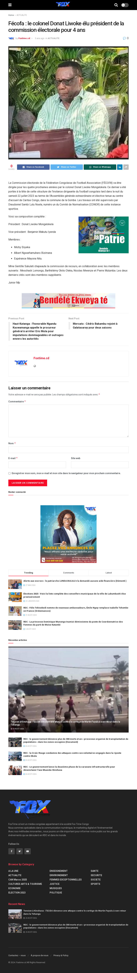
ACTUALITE (22, 15)
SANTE (94, 871)
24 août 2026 (18, 729)
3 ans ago (39, 38)
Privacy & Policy (60, 955)
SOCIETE (96, 879)
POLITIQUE (56, 892)
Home (11, 15)
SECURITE (96, 875)
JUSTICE (54, 884)
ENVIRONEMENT (59, 875)
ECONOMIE (14, 888)
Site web (75, 458)
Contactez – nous (17, 955)
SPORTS (95, 884)
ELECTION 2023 (17, 892)
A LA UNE (13, 871)
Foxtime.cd (24, 38)
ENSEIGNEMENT (59, 871)
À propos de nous (39, 955)
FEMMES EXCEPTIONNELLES (66, 879)
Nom (12, 443)
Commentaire (17, 401)
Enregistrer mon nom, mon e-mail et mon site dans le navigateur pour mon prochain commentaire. (66, 473)
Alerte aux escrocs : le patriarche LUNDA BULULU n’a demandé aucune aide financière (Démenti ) (74, 581)
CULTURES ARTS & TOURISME (25, 884)
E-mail (13, 458)
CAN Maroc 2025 (17, 879)
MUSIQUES (56, 888)
